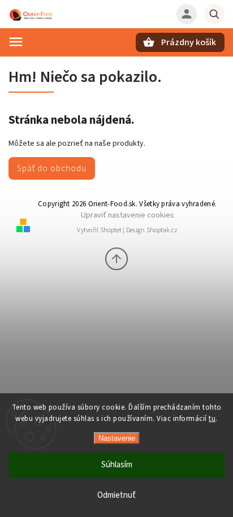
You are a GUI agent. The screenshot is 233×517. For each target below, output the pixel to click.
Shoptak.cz (162, 230)
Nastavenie (116, 438)
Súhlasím (116, 465)
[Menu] (15, 41)
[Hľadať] (214, 14)
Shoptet (111, 230)
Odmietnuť (116, 495)
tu (212, 419)
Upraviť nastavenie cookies (127, 215)
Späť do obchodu (52, 168)
